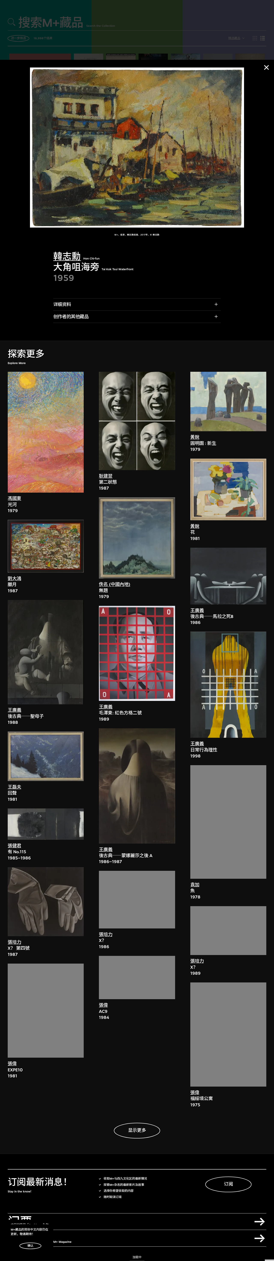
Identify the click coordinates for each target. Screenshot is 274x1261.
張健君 (14, 846)
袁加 (194, 885)
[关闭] (266, 67)
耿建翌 (105, 476)
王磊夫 (14, 787)
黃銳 (194, 437)
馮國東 (14, 498)
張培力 (14, 942)
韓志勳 (67, 256)
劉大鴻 (14, 578)
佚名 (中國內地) (114, 584)
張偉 (12, 1064)
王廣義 (14, 710)
